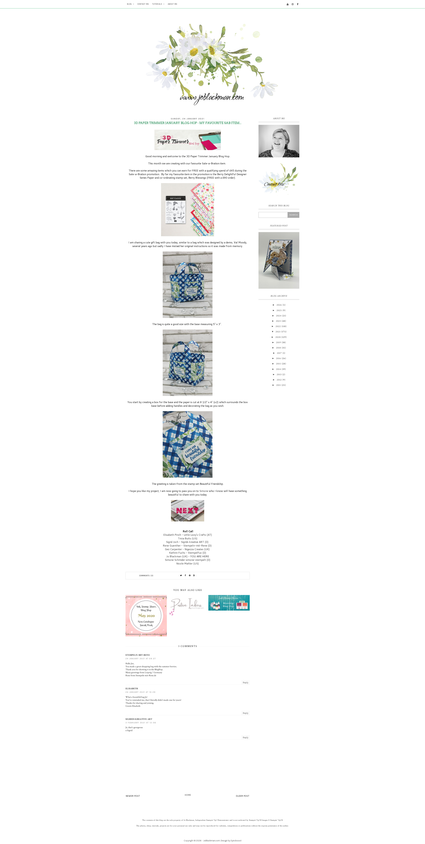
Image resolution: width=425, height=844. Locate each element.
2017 (279, 353)
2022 (278, 326)
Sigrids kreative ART (139, 719)
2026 (279, 304)
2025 (279, 310)
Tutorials (157, 4)
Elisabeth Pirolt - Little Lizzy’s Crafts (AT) (187, 535)
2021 (278, 331)
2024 (278, 315)
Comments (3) (146, 576)
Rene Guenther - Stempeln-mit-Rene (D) (187, 545)
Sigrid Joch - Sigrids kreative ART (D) (187, 542)
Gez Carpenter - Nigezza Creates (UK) (187, 549)
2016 (278, 358)
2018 (278, 347)
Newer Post (133, 796)
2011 (278, 385)
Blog (129, 4)
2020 (278, 337)
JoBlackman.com (211, 840)
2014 (278, 369)
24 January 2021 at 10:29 (141, 692)
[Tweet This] (181, 575)
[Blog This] (194, 575)
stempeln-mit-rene (138, 655)
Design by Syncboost (231, 840)
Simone (203, 491)
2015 (278, 363)
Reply (245, 682)
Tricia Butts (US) (187, 538)
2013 (279, 374)
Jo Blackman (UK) (177, 556)
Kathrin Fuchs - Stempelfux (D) (187, 552)
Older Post (242, 796)
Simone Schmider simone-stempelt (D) (187, 560)
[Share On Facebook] (185, 575)
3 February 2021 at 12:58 (141, 723)
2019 (278, 342)
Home (188, 795)
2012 (279, 379)
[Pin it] (189, 575)
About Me (172, 4)
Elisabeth (132, 688)
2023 (278, 321)
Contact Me (143, 4)
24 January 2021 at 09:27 (141, 659)
